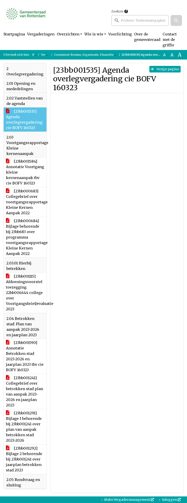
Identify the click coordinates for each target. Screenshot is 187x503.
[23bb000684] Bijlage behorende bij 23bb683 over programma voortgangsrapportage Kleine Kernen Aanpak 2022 (26, 237)
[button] (176, 20)
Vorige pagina (167, 69)
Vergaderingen (41, 34)
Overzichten (68, 34)
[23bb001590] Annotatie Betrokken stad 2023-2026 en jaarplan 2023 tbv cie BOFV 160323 (25, 356)
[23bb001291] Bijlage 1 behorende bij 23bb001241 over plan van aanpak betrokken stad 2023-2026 (24, 427)
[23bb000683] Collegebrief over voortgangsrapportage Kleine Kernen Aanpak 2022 (26, 202)
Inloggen (169, 500)
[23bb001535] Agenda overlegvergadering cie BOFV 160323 (24, 119)
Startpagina (14, 34)
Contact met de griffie (170, 39)
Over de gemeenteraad (147, 37)
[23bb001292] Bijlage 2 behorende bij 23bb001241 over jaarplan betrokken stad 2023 (24, 459)
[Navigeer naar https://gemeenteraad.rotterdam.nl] (25, 17)
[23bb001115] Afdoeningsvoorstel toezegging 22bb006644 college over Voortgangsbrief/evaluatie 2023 (26, 292)
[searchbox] (140, 20)
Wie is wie (93, 34)
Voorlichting (120, 34)
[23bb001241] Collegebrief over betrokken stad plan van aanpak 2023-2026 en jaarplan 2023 (24, 391)
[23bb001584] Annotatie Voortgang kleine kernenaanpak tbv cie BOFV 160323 (25, 172)
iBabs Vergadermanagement (127, 500)
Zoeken (117, 11)
